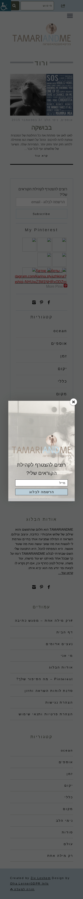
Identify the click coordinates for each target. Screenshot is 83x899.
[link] (41, 492)
